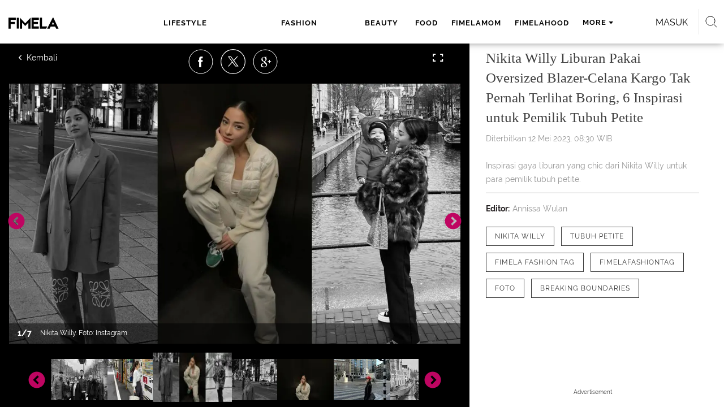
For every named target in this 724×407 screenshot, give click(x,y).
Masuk (672, 22)
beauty (381, 23)
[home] (55, 23)
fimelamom (476, 23)
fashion (299, 23)
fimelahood (542, 23)
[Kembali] (59, 57)
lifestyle (185, 23)
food (426, 23)
